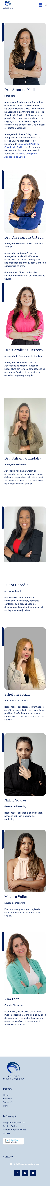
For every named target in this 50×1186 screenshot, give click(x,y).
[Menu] (40, 5)
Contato (7, 1133)
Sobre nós (8, 1102)
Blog (5, 1105)
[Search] (46, 5)
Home (6, 1095)
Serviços (7, 1098)
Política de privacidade (14, 1129)
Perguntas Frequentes (14, 1122)
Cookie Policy (10, 1126)
